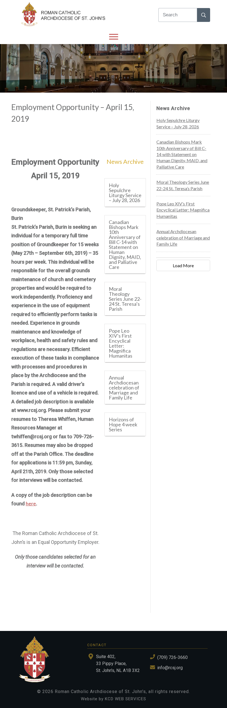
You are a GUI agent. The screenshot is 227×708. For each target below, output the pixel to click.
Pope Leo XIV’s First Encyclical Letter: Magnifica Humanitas (120, 343)
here (31, 503)
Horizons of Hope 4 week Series (123, 424)
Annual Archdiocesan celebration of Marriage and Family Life (124, 388)
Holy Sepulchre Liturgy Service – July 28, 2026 (125, 192)
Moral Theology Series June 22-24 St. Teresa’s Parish (125, 299)
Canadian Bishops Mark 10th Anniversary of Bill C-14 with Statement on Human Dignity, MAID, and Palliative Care (125, 244)
